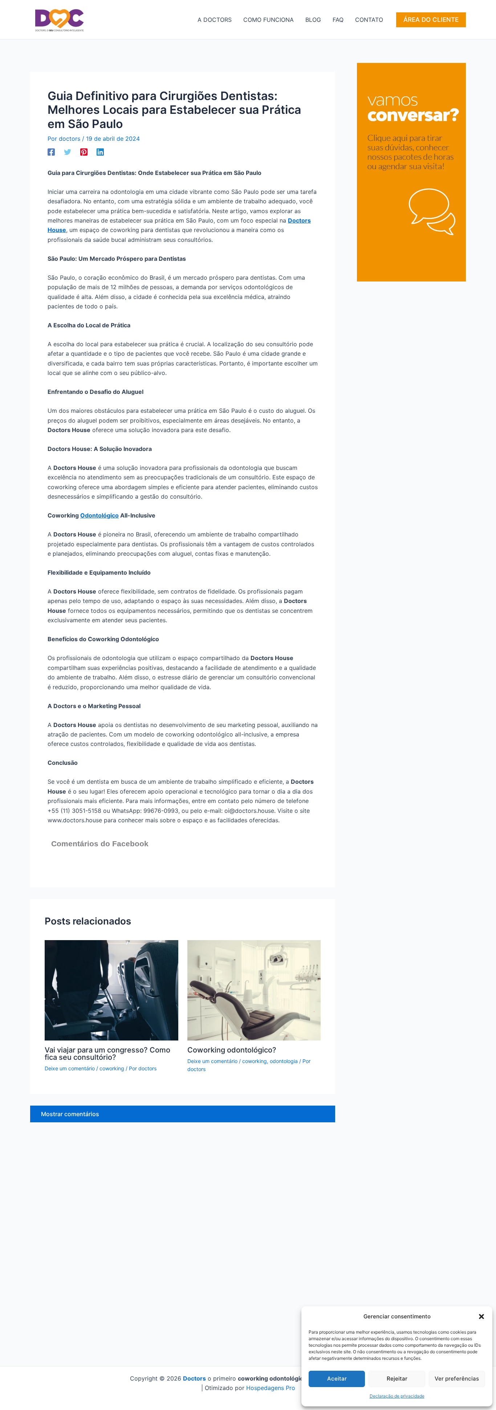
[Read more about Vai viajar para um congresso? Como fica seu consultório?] (111, 989)
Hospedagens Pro (270, 1387)
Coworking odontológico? (231, 1050)
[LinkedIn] (100, 152)
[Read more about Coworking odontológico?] (254, 989)
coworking (111, 1068)
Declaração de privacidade (397, 1396)
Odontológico (99, 515)
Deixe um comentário (70, 1068)
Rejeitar (397, 1378)
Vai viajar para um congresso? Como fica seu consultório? (107, 1054)
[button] (481, 1316)
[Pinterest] (84, 152)
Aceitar (337, 1378)
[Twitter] (67, 152)
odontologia (284, 1061)
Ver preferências (457, 1378)
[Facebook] (51, 152)
